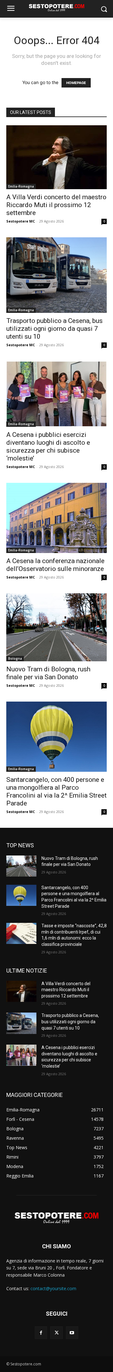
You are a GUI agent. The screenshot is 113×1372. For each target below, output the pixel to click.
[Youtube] (72, 1332)
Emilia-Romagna (21, 186)
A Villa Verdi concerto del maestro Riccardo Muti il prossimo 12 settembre (56, 205)
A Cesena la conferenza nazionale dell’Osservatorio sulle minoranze (55, 565)
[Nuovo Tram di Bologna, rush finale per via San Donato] (56, 627)
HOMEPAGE (76, 83)
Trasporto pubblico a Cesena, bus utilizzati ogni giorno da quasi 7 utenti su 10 (54, 328)
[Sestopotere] (56, 7)
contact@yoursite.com (53, 1288)
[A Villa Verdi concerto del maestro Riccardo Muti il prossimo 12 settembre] (56, 157)
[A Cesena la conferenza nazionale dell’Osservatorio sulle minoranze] (56, 518)
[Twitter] (56, 1332)
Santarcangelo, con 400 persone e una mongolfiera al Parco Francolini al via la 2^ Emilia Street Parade (56, 791)
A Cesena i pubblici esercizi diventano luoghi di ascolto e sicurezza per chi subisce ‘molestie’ (48, 446)
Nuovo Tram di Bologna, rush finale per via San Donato (48, 673)
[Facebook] (41, 1332)
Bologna (15, 658)
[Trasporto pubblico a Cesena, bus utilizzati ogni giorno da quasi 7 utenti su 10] (56, 275)
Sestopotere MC (20, 221)
